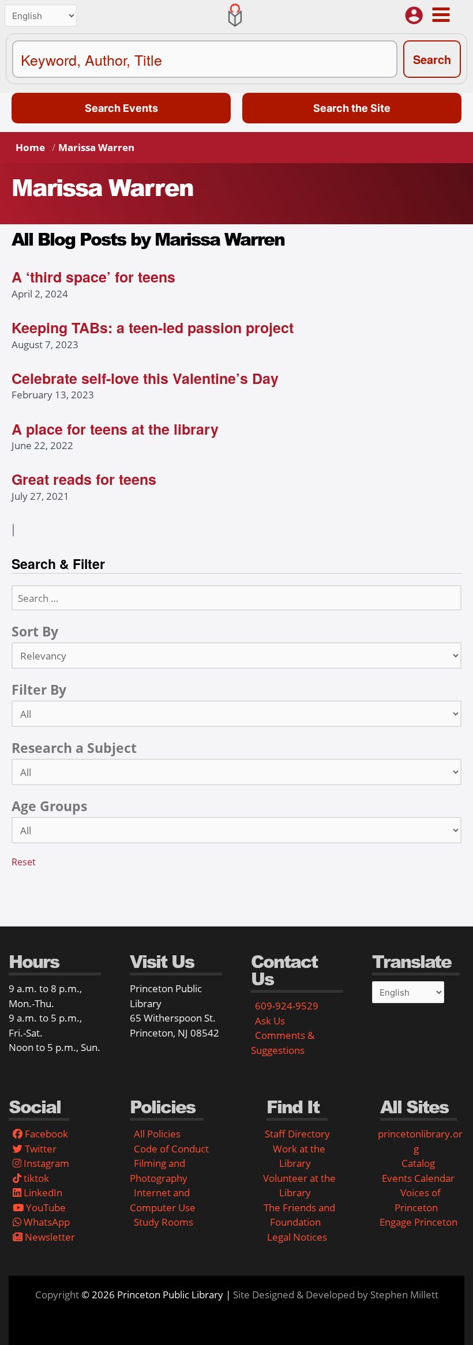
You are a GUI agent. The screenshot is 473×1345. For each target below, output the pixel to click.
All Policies (157, 1133)
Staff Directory (297, 1133)
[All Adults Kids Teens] (236, 830)
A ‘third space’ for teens (93, 276)
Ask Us (270, 1020)
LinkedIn (41, 1192)
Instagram (45, 1163)
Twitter (39, 1148)
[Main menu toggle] (440, 14)
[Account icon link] (413, 15)
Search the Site (352, 108)
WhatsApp (45, 1222)
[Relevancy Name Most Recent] (236, 655)
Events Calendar (418, 1178)
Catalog (418, 1163)
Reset (24, 862)
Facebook (45, 1133)
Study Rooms (163, 1222)
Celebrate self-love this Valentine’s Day (145, 378)
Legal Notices (297, 1237)
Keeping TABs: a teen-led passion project (153, 327)
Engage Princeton (418, 1222)
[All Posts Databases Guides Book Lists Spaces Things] (236, 713)
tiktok (35, 1178)
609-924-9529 (286, 1005)
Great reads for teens (84, 479)
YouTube (45, 1207)
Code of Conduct (171, 1148)
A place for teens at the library (115, 429)
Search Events (121, 108)
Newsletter (48, 1237)
